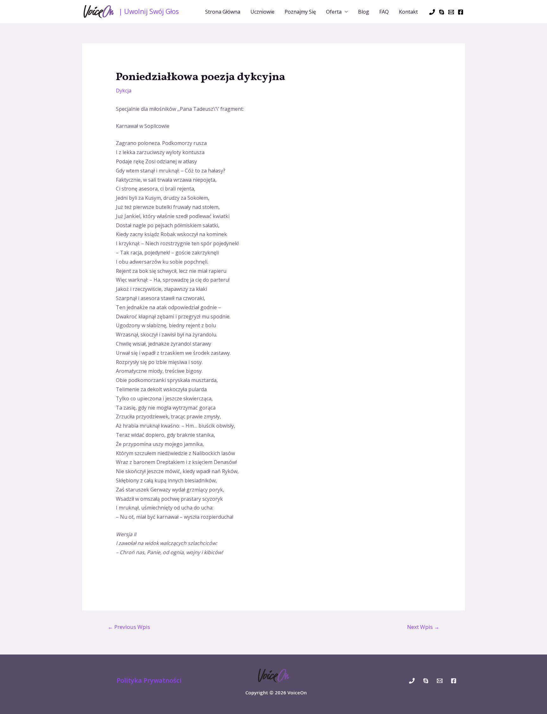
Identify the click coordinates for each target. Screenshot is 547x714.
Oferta (334, 11)
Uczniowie (262, 11)
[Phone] (432, 12)
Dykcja (123, 90)
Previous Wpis (129, 626)
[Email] (451, 12)
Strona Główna (222, 11)
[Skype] (441, 12)
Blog (363, 11)
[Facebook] (460, 12)
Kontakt (408, 11)
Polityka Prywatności (148, 680)
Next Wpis (423, 626)
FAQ (384, 11)
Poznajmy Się (300, 11)
